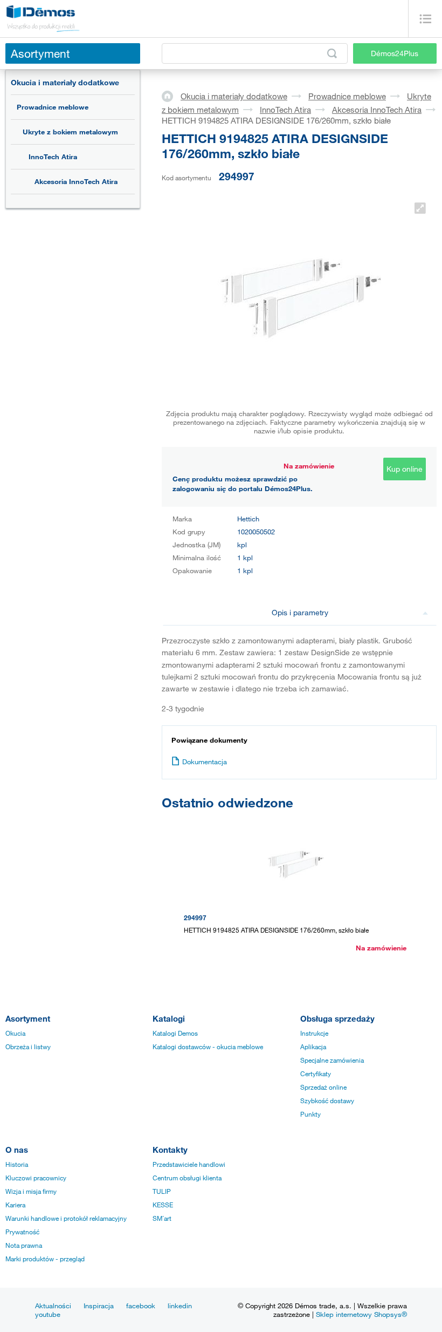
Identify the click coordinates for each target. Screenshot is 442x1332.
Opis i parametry (300, 612)
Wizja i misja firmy (31, 1191)
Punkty (310, 1114)
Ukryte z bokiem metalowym (70, 131)
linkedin (180, 1305)
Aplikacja (313, 1046)
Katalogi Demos (175, 1033)
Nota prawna (23, 1245)
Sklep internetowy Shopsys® (361, 1314)
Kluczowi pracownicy (35, 1177)
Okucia (15, 1033)
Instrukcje (314, 1033)
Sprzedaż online (323, 1087)
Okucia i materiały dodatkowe (65, 82)
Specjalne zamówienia (332, 1060)
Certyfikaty (315, 1073)
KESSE (163, 1204)
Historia (16, 1164)
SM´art (162, 1218)
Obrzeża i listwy (28, 1046)
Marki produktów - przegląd (45, 1258)
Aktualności (53, 1305)
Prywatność (22, 1231)
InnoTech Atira (53, 156)
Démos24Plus (394, 53)
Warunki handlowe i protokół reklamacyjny (66, 1218)
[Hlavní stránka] (171, 96)
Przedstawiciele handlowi (189, 1164)
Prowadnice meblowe (52, 107)
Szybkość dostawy (327, 1100)
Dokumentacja (204, 761)
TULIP (162, 1191)
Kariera (15, 1204)
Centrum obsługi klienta (187, 1177)
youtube (47, 1314)
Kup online (404, 468)
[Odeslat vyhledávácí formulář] (332, 53)
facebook (140, 1305)
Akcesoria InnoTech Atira (76, 181)
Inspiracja (99, 1305)
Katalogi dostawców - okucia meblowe (208, 1046)
